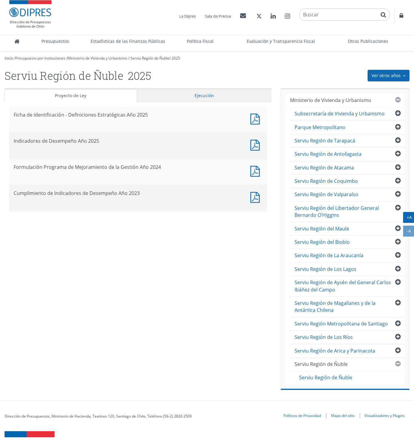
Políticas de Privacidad (302, 415)
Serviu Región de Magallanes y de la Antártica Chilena (335, 306)
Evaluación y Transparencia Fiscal (281, 41)
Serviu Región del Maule (322, 228)
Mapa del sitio (343, 415)
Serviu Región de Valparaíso (326, 194)
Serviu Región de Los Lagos (325, 269)
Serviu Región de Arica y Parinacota (335, 350)
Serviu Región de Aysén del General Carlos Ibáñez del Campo (343, 286)
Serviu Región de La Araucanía (329, 255)
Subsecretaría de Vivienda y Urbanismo (340, 113)
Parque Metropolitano (320, 127)
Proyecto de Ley (70, 95)
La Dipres (187, 16)
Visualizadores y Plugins (385, 415)
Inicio (9, 58)
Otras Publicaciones (368, 41)
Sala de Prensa (218, 16)
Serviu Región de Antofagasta (328, 154)
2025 (176, 58)
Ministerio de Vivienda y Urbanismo (97, 58)
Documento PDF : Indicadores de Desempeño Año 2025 (256, 144)
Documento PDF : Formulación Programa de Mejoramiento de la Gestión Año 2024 (256, 170)
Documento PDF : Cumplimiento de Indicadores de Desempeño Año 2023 (256, 196)
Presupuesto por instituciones (40, 58)
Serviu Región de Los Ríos (324, 337)
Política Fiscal (200, 41)
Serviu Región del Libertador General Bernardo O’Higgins (337, 211)
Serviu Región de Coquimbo (326, 181)
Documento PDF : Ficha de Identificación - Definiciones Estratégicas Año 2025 (256, 118)
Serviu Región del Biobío (322, 242)
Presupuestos (55, 41)
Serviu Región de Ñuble (149, 58)
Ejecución (204, 95)
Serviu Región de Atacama (324, 167)
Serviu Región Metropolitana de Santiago (341, 323)
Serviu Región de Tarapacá (325, 140)
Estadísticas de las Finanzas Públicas (128, 41)
